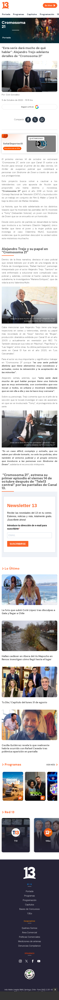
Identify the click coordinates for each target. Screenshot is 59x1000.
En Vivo (48, 5)
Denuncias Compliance (29, 946)
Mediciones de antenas (29, 941)
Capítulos (32, 14)
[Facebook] (33, 961)
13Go (29, 913)
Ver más (50, 764)
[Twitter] (26, 961)
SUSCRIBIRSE (18, 544)
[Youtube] (39, 961)
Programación (47, 14)
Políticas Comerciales (29, 937)
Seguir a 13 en (27, 107)
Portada (6, 14)
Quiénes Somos (29, 928)
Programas (18, 14)
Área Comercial (29, 932)
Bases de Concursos (29, 909)
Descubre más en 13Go (12, 148)
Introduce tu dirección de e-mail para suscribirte (27, 527)
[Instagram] (20, 961)
